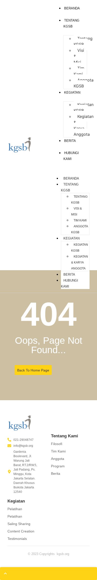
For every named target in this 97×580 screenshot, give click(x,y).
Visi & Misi (76, 211)
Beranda (72, 8)
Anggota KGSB (84, 83)
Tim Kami (79, 71)
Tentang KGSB (83, 41)
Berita (70, 141)
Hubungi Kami (69, 283)
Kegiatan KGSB (84, 107)
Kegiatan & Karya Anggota (84, 125)
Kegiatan (72, 92)
